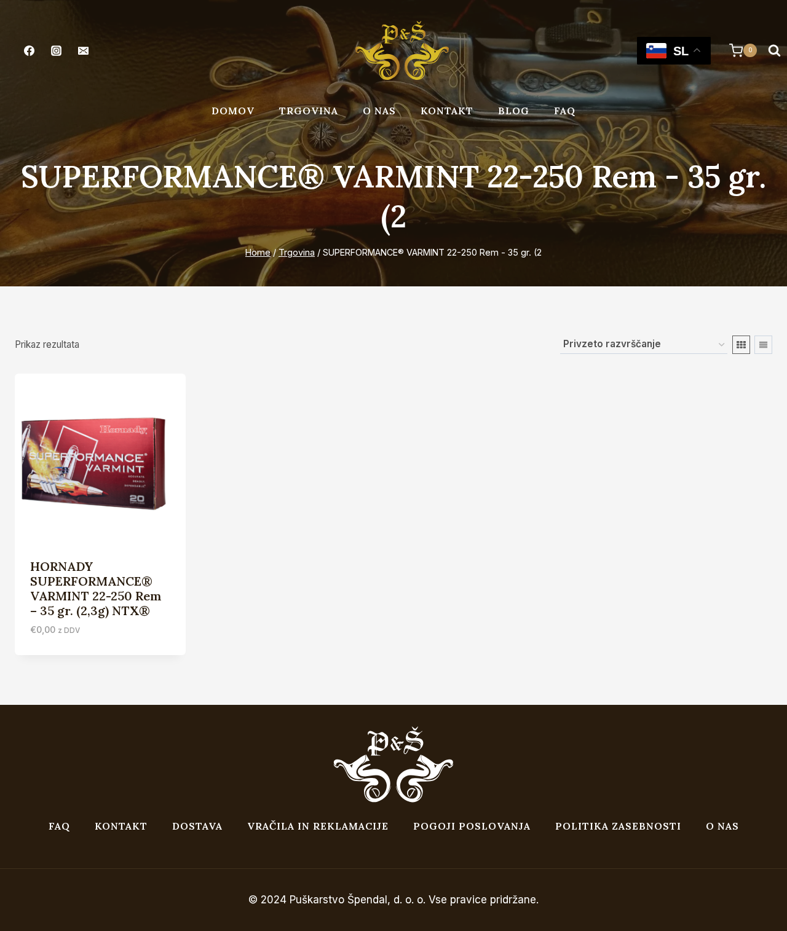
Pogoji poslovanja (472, 826)
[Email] (83, 50)
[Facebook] (28, 50)
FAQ (564, 110)
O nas (379, 110)
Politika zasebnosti (618, 826)
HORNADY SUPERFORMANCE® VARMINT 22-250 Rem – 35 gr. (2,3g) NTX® (96, 588)
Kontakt (447, 110)
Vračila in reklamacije (318, 826)
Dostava (197, 826)
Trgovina (308, 110)
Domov (233, 110)
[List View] (763, 345)
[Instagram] (55, 50)
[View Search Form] (774, 50)
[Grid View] (741, 345)
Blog (513, 110)
